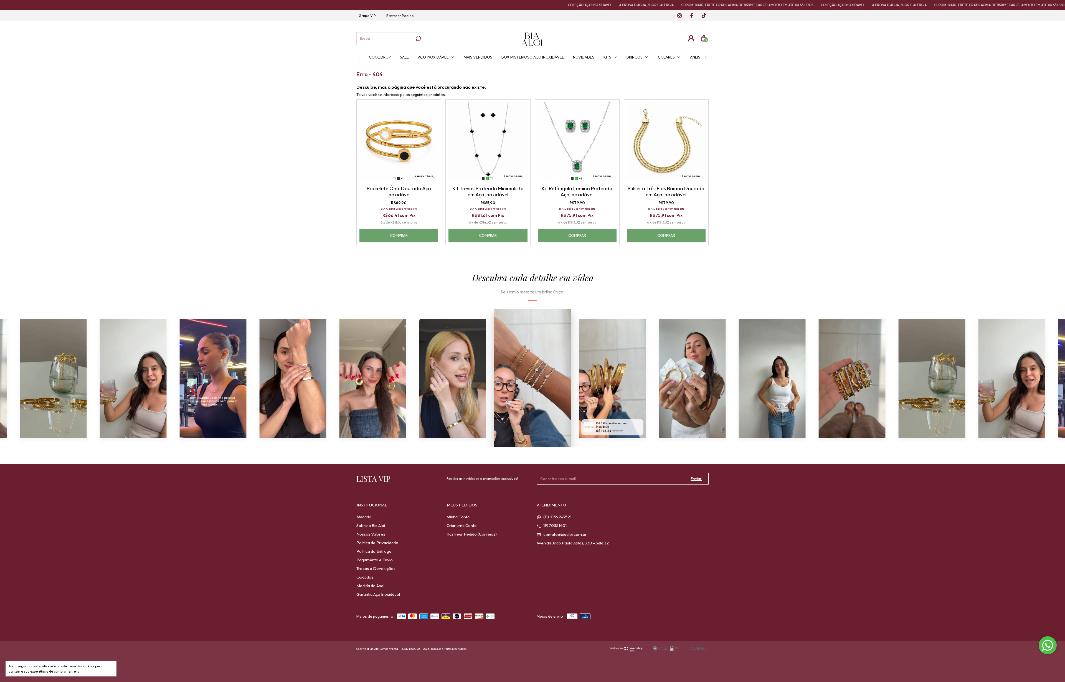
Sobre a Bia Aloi (370, 525)
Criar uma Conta (461, 525)
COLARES (666, 57)
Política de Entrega (373, 551)
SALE (404, 57)
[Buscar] (418, 38)
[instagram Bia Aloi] (678, 16)
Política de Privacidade (377, 542)
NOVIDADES (583, 57)
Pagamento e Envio (374, 559)
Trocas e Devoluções (375, 568)
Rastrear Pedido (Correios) (472, 534)
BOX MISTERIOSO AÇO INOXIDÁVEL (532, 57)
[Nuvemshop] (626, 650)
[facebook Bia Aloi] (690, 16)
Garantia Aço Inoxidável (378, 594)
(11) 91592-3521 (556, 516)
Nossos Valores (370, 534)
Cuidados (364, 577)
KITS (607, 57)
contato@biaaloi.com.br (564, 534)
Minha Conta (458, 516)
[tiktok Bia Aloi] (701, 16)
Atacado (363, 516)
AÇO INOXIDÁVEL (433, 57)
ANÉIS (695, 57)
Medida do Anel (370, 585)
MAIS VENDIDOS (478, 57)
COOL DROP (380, 57)
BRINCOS (635, 57)
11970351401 (554, 525)
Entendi (74, 671)
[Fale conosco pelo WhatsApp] (1048, 645)
